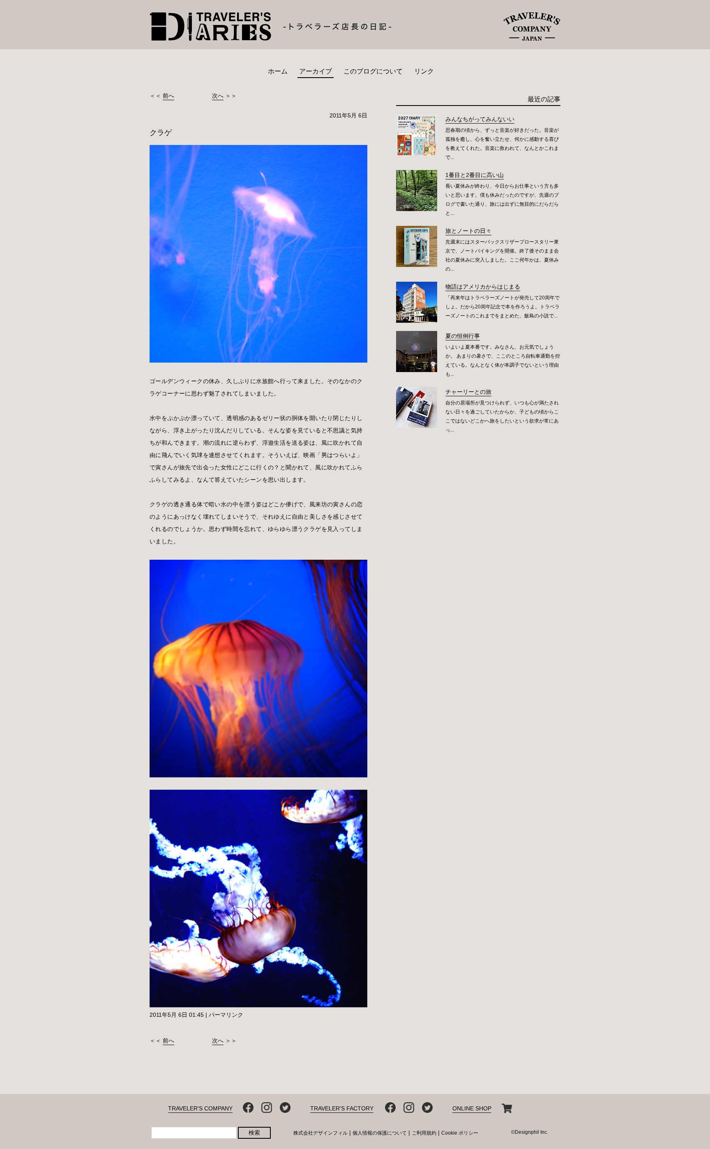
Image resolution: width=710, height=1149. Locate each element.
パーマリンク (226, 1014)
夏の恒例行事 (462, 336)
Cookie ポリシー (459, 1133)
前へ (168, 95)
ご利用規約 (424, 1133)
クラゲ (161, 133)
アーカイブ (315, 71)
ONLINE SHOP (471, 1108)
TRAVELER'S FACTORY (341, 1108)
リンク (424, 71)
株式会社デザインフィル (320, 1133)
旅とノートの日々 (468, 231)
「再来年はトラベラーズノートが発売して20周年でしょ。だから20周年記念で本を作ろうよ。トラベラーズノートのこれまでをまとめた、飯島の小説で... (502, 307)
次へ (218, 95)
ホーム (278, 71)
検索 (254, 1132)
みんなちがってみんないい (479, 119)
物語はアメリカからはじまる (482, 286)
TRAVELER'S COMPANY (200, 1108)
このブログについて (373, 71)
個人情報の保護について (380, 1133)
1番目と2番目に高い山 (474, 175)
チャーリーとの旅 (468, 391)
